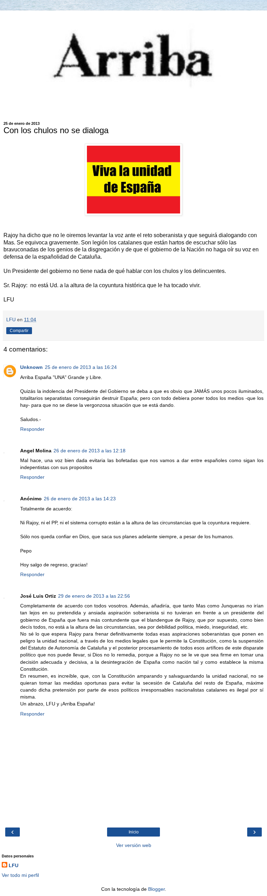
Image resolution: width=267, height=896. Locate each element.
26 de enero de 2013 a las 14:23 (80, 498)
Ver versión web (133, 845)
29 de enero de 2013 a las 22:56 (94, 596)
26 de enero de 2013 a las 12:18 (90, 450)
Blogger (156, 889)
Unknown (31, 367)
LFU (13, 865)
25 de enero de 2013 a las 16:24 (81, 367)
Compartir (19, 330)
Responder (32, 429)
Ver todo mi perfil (20, 875)
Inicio (134, 832)
